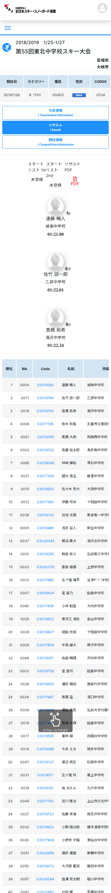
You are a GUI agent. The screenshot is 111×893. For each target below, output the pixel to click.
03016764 (45, 398)
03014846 (45, 710)
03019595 (45, 736)
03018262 (45, 385)
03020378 (45, 567)
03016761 (45, 788)
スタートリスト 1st (37, 167)
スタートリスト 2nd (54, 170)
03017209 (45, 476)
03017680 (45, 580)
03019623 (45, 827)
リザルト (55, 127)
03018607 (45, 632)
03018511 (46, 775)
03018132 (45, 515)
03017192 (45, 801)
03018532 (45, 619)
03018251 (45, 658)
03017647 (45, 697)
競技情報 (56, 142)
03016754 (45, 411)
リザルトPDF (73, 167)
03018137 (45, 762)
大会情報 (56, 112)
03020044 (45, 879)
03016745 (45, 437)
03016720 (45, 450)
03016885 (45, 528)
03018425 (45, 684)
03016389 (45, 749)
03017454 (45, 606)
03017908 (45, 840)
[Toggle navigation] (7, 27)
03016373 (45, 866)
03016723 (45, 814)
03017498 (45, 723)
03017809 (45, 645)
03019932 (45, 489)
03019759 (45, 671)
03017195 (45, 424)
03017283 (45, 502)
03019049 (45, 463)
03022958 (45, 853)
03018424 (45, 593)
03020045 (45, 541)
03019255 (45, 554)
